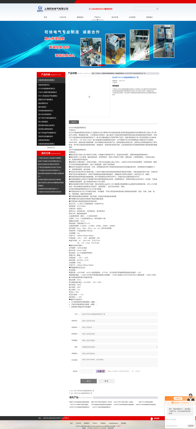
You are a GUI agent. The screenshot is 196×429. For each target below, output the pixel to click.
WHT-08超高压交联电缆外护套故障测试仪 (102, 404)
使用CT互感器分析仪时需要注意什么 (49, 161)
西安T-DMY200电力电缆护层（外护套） (102, 402)
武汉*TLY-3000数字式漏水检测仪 (80, 404)
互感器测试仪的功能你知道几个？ (48, 189)
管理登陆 (123, 423)
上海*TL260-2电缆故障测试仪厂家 (83, 393)
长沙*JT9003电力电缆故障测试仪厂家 (84, 390)
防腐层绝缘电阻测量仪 (108, 73)
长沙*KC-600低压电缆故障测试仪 (102, 407)
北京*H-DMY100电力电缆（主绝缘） (124, 402)
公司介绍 (78, 423)
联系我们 (103, 423)
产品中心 (98, 73)
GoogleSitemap (113, 423)
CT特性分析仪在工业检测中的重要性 (49, 158)
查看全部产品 (51, 147)
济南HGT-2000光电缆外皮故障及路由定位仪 (80, 402)
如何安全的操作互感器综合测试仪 (48, 164)
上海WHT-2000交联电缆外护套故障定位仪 (146, 404)
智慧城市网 (110, 428)
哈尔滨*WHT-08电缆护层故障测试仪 (80, 407)
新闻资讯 (86, 423)
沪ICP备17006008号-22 (94, 428)
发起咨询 (190, 426)
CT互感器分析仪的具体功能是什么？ (49, 170)
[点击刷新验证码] (100, 371)
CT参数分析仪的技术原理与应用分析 (49, 192)
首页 (93, 73)
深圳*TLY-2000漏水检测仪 (146, 402)
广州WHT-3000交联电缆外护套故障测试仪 (124, 404)
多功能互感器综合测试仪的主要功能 (49, 179)
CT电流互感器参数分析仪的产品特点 (49, 167)
